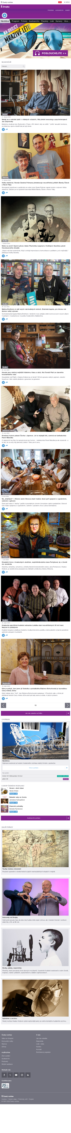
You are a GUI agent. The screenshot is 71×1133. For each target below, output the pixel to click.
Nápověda (39, 1041)
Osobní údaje (12, 1099)
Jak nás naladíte (41, 1038)
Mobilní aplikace (7, 1064)
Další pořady (7, 827)
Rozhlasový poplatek (43, 1052)
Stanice (4, 1044)
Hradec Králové (63, 776)
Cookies (4, 1099)
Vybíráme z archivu (9, 1018)
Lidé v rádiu (40, 1044)
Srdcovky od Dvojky (10, 917)
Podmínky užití (22, 1099)
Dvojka (66, 779)
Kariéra (38, 1047)
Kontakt (39, 1049)
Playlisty (44, 21)
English (31, 1099)
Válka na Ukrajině (7, 1038)
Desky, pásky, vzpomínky (12, 968)
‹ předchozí (3, 705)
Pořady (24, 21)
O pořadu (6, 719)
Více (67, 21)
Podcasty (5, 1061)
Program (51, 10)
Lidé (52, 21)
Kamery (67, 10)
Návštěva (6, 761)
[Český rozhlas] (7, 2)
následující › (67, 705)
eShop (4, 1047)
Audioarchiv (59, 10)
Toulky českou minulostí (11, 869)
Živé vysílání (6, 1056)
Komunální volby (7, 1041)
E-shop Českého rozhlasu (13, 786)
